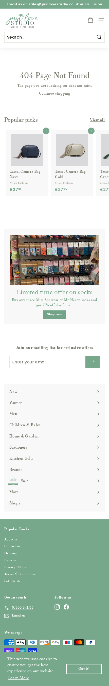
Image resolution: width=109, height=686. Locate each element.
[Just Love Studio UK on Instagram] (57, 607)
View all (97, 120)
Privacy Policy (15, 567)
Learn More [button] (18, 678)
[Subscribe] (92, 362)
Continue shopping (54, 94)
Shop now (54, 314)
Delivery (10, 553)
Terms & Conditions (19, 574)
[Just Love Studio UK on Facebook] (66, 607)
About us (11, 539)
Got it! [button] (83, 669)
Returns (10, 560)
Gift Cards (12, 581)
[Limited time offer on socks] (54, 260)
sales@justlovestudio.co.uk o (55, 4)
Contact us (12, 546)
